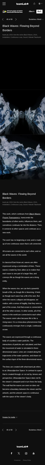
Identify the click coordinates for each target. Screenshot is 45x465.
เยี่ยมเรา (31, 11)
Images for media (8, 417)
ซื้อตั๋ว (39, 11)
